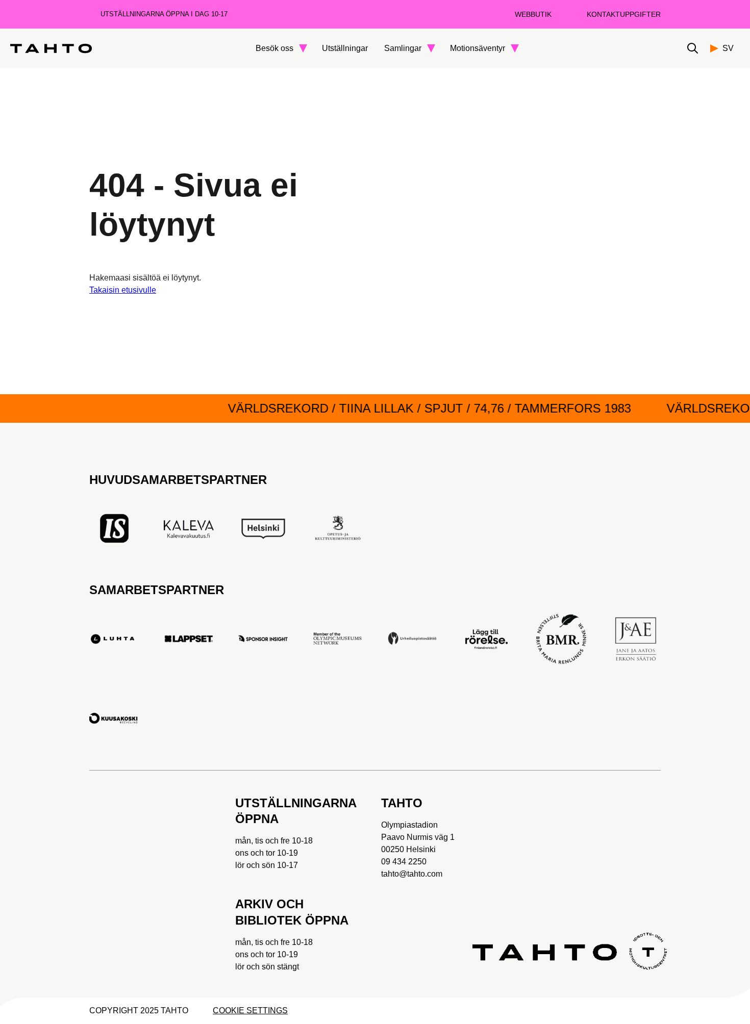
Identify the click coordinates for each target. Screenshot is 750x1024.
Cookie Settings (250, 1010)
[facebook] (98, 837)
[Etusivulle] (51, 48)
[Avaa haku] (692, 48)
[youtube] (131, 837)
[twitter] (165, 837)
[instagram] (199, 837)
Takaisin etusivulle (122, 290)
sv (728, 48)
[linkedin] (98, 887)
